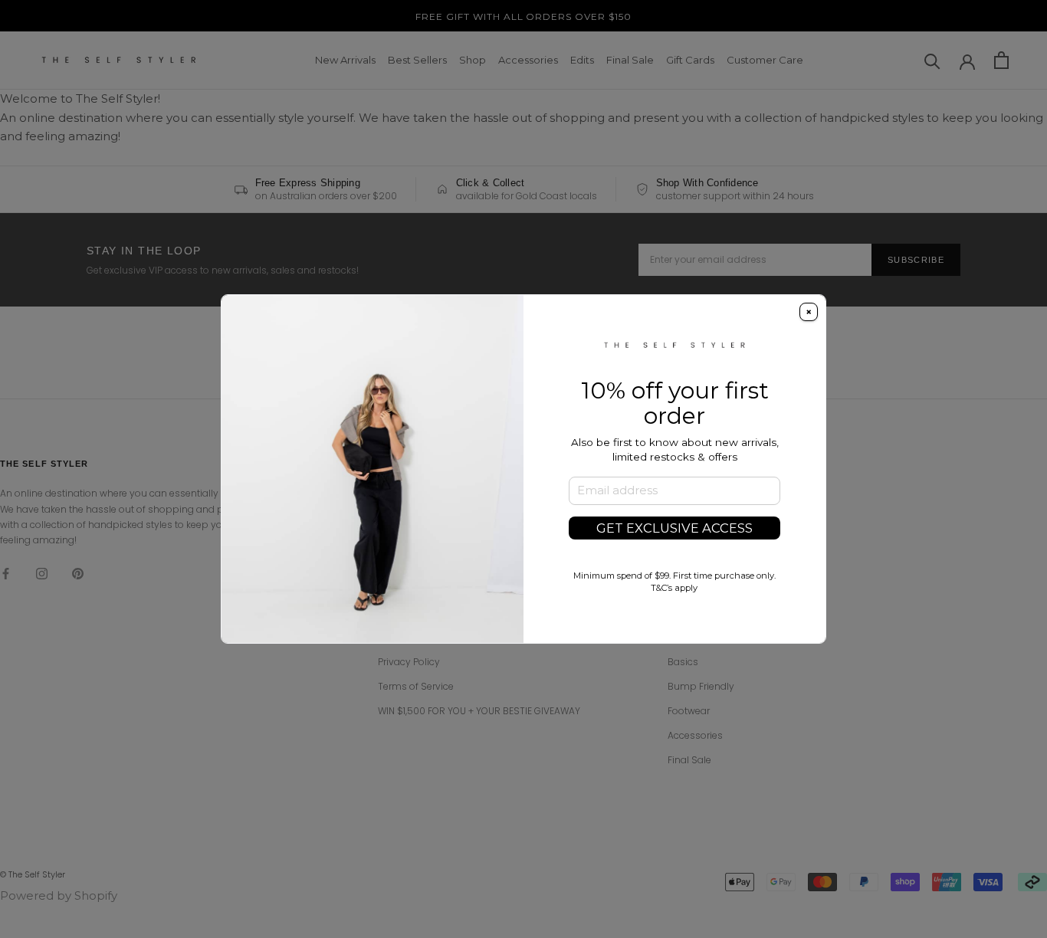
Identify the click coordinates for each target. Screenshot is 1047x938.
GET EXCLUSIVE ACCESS (674, 528)
